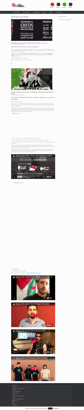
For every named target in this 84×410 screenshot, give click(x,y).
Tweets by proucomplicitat (62, 16)
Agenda (44, 12)
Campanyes (15, 389)
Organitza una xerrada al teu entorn (18, 395)
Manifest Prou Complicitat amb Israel (19, 388)
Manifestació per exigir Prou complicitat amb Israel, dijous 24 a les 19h (29, 43)
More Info (52, 7)
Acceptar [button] (50, 408)
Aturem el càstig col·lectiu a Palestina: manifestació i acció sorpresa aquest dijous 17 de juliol (32, 92)
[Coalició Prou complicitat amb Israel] (18, 5)
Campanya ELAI (36, 12)
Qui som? (14, 386)
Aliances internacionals (16, 391)
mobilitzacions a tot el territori (46, 97)
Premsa (51, 12)
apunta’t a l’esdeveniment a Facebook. (33, 272)
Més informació (56, 408)
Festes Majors (59, 12)
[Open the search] (71, 12)
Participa (14, 394)
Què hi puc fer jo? (26, 12)
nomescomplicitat (22, 44)
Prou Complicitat (16, 12)
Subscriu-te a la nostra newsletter (18, 398)
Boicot (14, 397)
